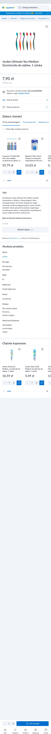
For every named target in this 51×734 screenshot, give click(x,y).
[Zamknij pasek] (47, 13)
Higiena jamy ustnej (28, 18)
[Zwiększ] (13, 723)
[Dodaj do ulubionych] (47, 26)
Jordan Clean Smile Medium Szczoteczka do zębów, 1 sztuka (34, 369)
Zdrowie (14, 18)
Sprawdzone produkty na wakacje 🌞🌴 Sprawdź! (24, 13)
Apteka (4, 18)
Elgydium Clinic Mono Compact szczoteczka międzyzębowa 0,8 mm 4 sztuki (34, 158)
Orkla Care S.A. (14, 238)
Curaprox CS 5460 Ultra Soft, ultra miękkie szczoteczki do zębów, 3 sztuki (11, 158)
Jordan (4, 257)
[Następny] (47, 180)
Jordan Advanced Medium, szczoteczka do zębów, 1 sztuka (11, 369)
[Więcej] (47, 107)
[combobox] (32, 7)
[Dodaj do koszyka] (19, 172)
